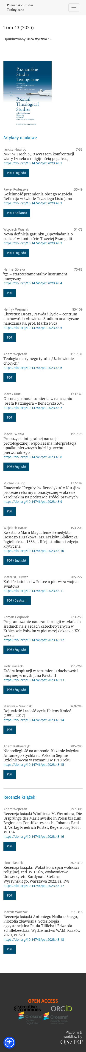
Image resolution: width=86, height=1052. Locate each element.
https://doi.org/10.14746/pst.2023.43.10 (33, 551)
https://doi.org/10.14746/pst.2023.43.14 (33, 720)
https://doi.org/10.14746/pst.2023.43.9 (32, 501)
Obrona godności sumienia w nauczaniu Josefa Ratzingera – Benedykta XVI (37, 401)
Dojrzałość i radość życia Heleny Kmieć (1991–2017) (37, 713)
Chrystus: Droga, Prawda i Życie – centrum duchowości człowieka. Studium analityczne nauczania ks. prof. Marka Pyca (41, 318)
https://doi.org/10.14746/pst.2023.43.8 (32, 457)
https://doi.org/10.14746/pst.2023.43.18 (33, 939)
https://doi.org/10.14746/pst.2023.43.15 (33, 764)
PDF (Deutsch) (17, 601)
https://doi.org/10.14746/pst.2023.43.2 (32, 203)
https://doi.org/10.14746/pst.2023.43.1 (32, 163)
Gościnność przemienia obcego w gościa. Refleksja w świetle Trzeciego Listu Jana (38, 196)
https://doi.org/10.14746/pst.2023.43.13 (33, 680)
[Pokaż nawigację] (74, 7)
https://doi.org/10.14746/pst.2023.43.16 (33, 836)
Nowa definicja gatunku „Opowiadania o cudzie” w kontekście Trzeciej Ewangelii (38, 236)
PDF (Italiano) (17, 213)
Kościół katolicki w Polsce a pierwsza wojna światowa (40, 584)
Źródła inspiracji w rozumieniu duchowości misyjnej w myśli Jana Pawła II (40, 673)
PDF (9, 293)
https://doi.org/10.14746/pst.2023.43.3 (32, 243)
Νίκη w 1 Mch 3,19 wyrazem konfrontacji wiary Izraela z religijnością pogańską (38, 156)
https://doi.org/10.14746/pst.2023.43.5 (32, 328)
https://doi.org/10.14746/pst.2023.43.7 (32, 408)
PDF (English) (16, 173)
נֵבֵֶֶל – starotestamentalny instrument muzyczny (35, 276)
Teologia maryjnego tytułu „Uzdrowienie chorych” (38, 361)
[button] (9, 1042)
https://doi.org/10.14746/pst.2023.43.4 (32, 283)
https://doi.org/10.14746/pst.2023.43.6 (32, 368)
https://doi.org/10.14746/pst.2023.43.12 (33, 640)
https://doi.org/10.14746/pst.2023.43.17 (33, 885)
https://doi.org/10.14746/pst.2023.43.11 (33, 591)
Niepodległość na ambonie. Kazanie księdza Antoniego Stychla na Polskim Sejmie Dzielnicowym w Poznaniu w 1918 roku (41, 755)
